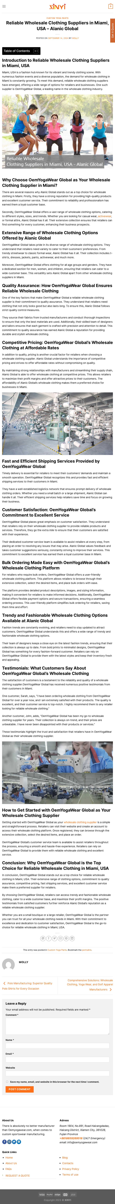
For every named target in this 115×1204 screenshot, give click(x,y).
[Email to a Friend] (60, 938)
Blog (65, 1157)
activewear (104, 216)
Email (10, 1053)
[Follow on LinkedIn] (19, 1142)
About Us (11, 1163)
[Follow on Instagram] (9, 1142)
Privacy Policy (70, 1168)
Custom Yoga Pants (57, 18)
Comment (12, 1015)
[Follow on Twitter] (14, 1142)
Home (9, 1157)
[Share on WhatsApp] (43, 938)
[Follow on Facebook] (4, 1142)
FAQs (8, 1168)
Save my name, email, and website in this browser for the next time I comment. (54, 1081)
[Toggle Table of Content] (34, 51)
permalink (86, 950)
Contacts (67, 1163)
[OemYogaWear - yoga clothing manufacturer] (57, 6)
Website (10, 1067)
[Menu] (4, 6)
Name (10, 1040)
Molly (75, 38)
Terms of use (70, 1174)
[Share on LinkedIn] (72, 938)
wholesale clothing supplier (80, 822)
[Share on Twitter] (54, 938)
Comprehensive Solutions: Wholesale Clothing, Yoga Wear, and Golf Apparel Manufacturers (90, 985)
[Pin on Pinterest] (66, 938)
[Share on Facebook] (48, 938)
